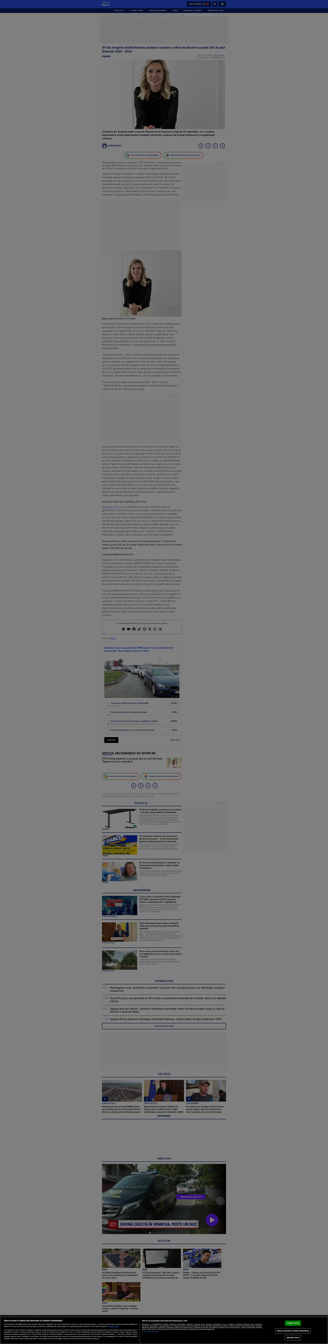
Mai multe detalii (113, 1326)
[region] (164, 1330)
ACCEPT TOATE (293, 1323)
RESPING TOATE (293, 1338)
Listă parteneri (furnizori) (150, 1331)
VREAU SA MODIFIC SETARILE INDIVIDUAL (293, 1331)
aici (116, 1334)
